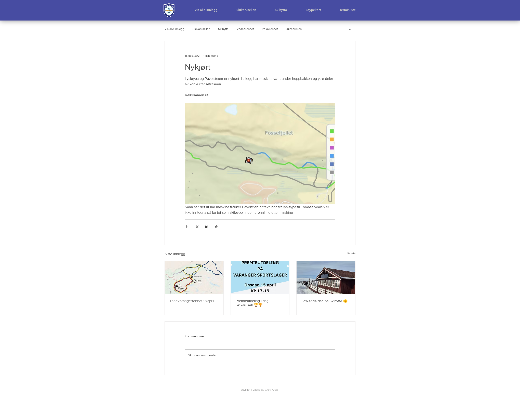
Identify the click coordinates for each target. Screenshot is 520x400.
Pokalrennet (270, 28)
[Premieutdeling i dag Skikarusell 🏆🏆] (260, 277)
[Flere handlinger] (332, 55)
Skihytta (223, 28)
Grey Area (271, 389)
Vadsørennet (245, 28)
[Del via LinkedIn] (207, 226)
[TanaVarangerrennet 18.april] (194, 277)
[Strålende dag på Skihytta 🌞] (326, 277)
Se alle (351, 253)
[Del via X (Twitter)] (197, 226)
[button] (350, 28)
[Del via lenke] (217, 226)
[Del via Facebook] (187, 226)
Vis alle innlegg (174, 28)
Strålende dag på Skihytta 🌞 (324, 301)
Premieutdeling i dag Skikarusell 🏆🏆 (252, 303)
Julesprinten (294, 28)
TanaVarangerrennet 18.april (192, 301)
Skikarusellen (201, 28)
